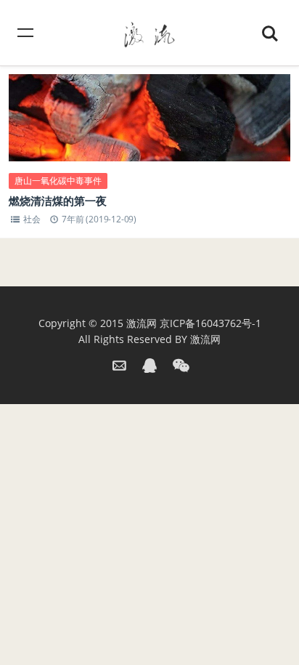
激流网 (141, 323)
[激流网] (149, 32)
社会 (32, 219)
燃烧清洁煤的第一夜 (58, 200)
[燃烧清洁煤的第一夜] (149, 129)
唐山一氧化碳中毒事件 (58, 180)
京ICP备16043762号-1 (210, 323)
